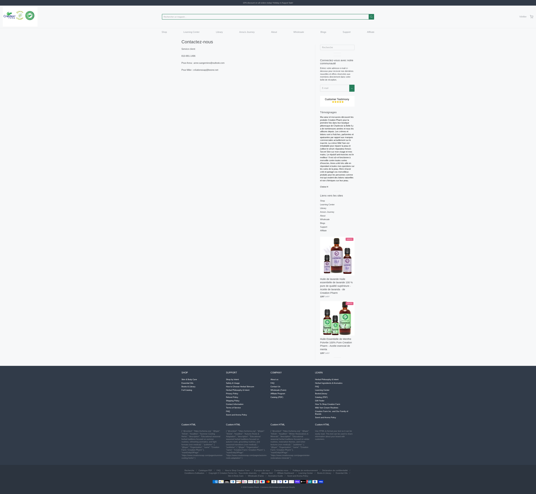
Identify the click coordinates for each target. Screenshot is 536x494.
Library (219, 32)
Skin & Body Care (189, 379)
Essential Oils (187, 383)
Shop (164, 32)
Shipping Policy (232, 401)
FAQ (228, 411)
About (274, 32)
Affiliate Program (278, 393)
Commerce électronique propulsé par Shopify (277, 487)
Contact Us (275, 386)
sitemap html (267, 473)
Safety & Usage (233, 383)
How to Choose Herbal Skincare (240, 386)
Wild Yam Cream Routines (326, 408)
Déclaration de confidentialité (335, 470)
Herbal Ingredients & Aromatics (328, 383)
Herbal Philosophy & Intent (237, 390)
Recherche (189, 470)
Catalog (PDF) (277, 397)
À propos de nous (262, 470)
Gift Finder (319, 401)
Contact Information (234, 404)
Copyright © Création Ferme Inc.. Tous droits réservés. (233, 473)
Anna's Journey (247, 32)
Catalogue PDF (205, 470)
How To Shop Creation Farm (327, 404)
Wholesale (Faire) (278, 390)
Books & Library (188, 386)
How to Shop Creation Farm (237, 470)
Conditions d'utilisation (194, 473)
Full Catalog (186, 390)
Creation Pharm (253, 487)
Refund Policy (232, 397)
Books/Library (321, 393)
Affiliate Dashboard (285, 473)
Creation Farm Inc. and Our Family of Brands (331, 412)
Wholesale (298, 32)
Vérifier (523, 17)
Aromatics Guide (275, 476)
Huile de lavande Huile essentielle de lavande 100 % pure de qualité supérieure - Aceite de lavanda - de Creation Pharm (336, 286)
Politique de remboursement (305, 470)
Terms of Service (233, 408)
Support (346, 32)
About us (274, 379)
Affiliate (370, 32)
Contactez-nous (281, 470)
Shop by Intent (232, 379)
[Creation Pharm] (20, 17)
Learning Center (191, 32)
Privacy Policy (232, 393)
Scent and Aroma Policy (236, 415)
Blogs (323, 32)
